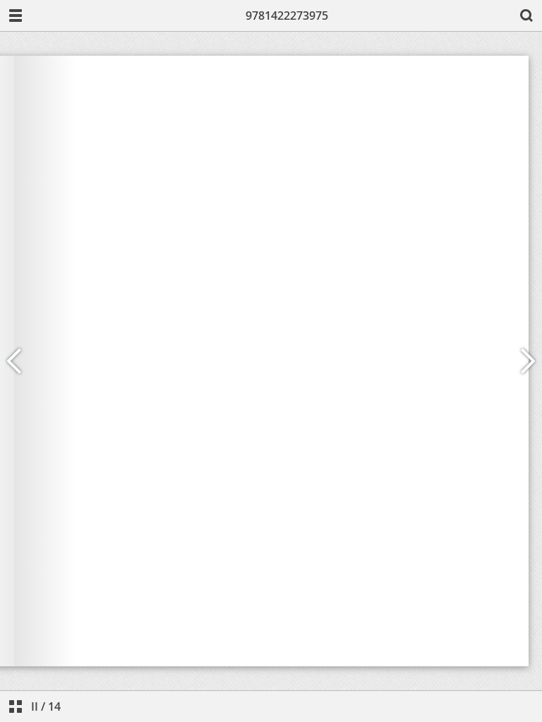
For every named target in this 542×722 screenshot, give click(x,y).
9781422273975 (287, 15)
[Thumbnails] (15, 706)
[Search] (526, 15)
